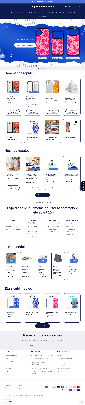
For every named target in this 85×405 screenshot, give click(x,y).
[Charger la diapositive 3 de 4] (43, 68)
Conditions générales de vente (66, 365)
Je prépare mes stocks (25, 45)
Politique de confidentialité (64, 358)
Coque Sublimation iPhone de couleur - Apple (31, 98)
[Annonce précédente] (5, 1)
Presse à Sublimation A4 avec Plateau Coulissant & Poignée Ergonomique (71, 176)
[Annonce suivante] (80, 1)
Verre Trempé (70, 137)
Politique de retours (62, 362)
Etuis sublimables (32, 137)
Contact (59, 355)
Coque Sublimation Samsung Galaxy (51, 97)
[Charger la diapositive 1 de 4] (38, 68)
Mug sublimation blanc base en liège (12, 175)
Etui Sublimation (10, 312)
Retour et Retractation (63, 368)
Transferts (8, 365)
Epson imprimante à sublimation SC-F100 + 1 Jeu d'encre (42, 269)
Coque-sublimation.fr (14, 395)
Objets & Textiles (9, 358)
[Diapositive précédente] (34, 68)
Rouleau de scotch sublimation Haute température (25, 269)
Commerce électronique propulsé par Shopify (31, 395)
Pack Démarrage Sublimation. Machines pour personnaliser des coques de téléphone (32, 176)
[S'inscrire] (57, 346)
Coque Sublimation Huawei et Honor (11, 97)
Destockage (8, 371)
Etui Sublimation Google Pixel (52, 313)
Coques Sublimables (10, 138)
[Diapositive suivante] (51, 68)
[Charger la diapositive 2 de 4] (41, 68)
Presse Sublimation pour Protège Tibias (73, 268)
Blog (58, 371)
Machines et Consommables (13, 362)
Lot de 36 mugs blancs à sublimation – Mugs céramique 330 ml (71, 98)
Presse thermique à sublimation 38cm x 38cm (51, 176)
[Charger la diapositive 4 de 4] (46, 68)
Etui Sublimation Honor (71, 312)
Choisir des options (13, 111)
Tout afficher (42, 195)
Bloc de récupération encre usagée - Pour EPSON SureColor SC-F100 (57, 270)
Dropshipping (9, 368)
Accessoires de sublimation (51, 138)
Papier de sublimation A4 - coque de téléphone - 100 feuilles (10, 269)
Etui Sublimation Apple (32, 312)
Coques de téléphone (11, 355)
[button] (7, 7)
